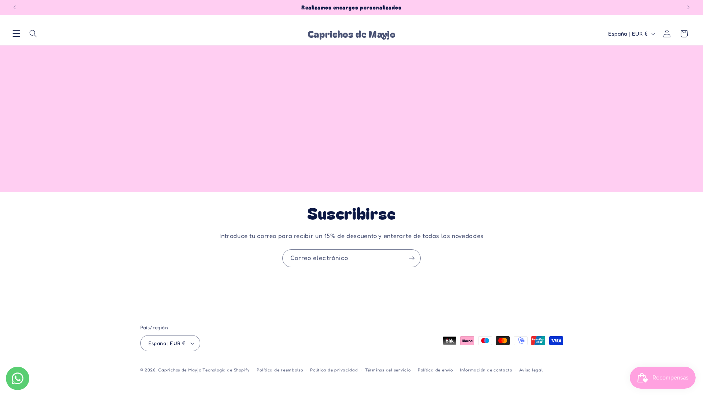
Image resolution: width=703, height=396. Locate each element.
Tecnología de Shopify (225, 370)
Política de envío (435, 370)
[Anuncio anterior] (15, 7)
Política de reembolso (280, 370)
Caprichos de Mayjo (179, 370)
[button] (16, 33)
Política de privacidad (334, 370)
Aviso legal (531, 370)
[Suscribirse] (411, 258)
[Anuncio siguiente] (688, 7)
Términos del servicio (387, 370)
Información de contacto (486, 370)
